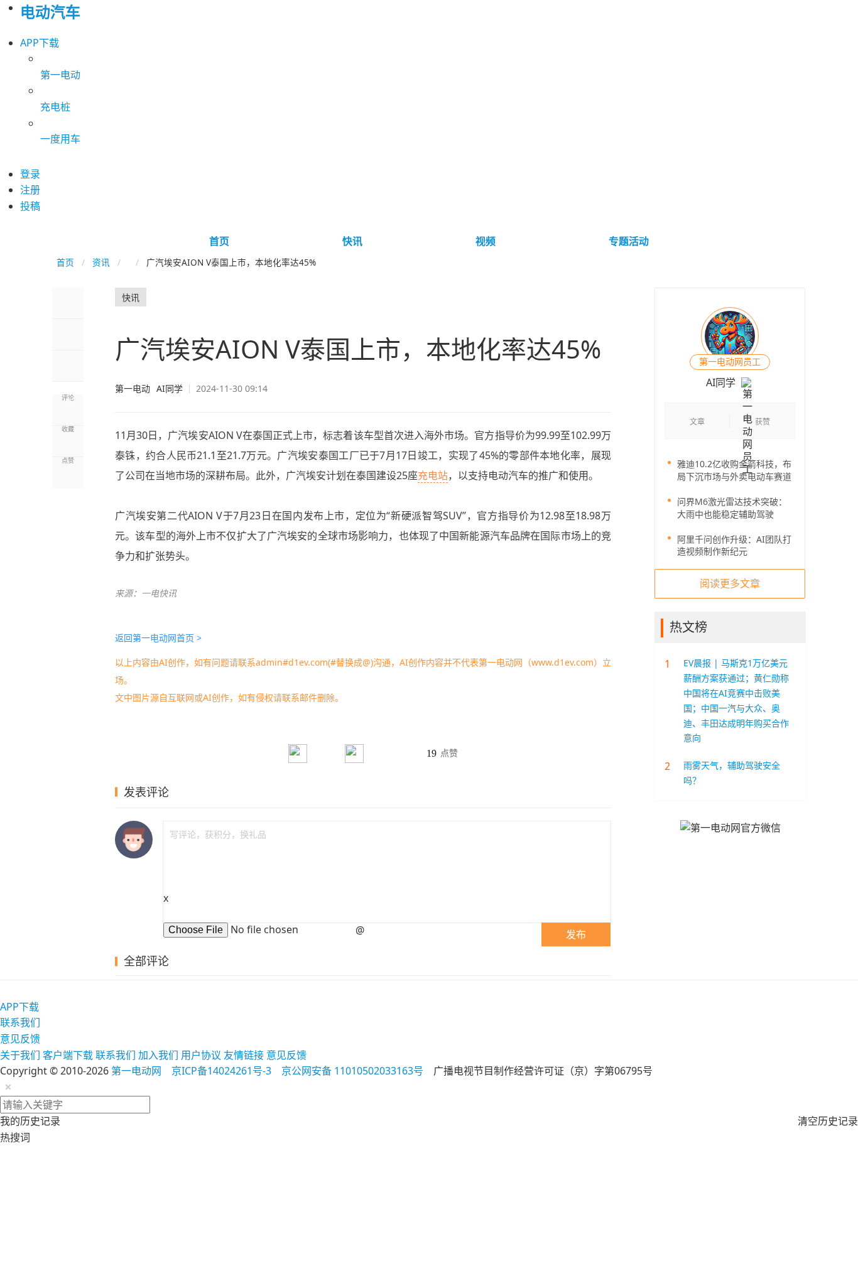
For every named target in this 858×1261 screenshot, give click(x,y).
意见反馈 (20, 1039)
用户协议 (201, 1055)
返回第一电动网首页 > (158, 638)
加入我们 (158, 1055)
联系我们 (20, 1022)
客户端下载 (68, 1055)
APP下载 (39, 43)
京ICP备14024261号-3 (221, 1071)
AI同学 (149, 388)
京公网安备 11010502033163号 (352, 1071)
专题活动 (629, 241)
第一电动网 (136, 1071)
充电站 (433, 475)
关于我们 (20, 1055)
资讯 (101, 262)
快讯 (352, 241)
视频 (485, 241)
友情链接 (244, 1055)
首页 (219, 241)
